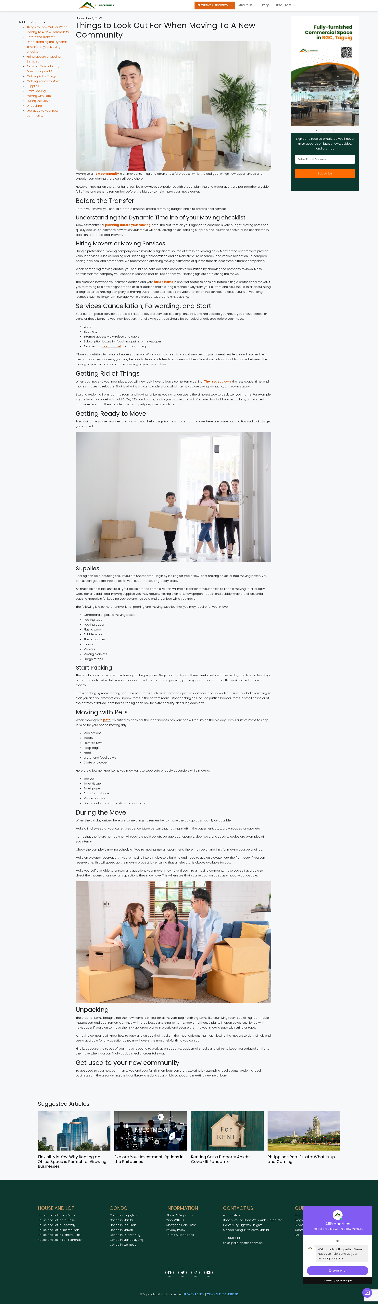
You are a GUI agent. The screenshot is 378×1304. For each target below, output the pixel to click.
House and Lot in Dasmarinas (58, 1230)
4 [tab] (334, 130)
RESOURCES (283, 5)
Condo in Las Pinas (123, 1225)
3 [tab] (328, 130)
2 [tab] (322, 130)
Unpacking (34, 106)
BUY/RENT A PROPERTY (212, 5)
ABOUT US (245, 5)
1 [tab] (316, 130)
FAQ (297, 1235)
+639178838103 (233, 1238)
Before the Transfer (41, 37)
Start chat (339, 1271)
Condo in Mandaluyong (126, 1240)
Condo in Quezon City (125, 1235)
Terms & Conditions (180, 1235)
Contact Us (303, 1230)
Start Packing (36, 91)
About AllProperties (179, 1215)
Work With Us (175, 1220)
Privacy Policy (175, 1230)
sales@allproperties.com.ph (243, 1243)
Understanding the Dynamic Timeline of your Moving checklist (47, 47)
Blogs (299, 1220)
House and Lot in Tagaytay (56, 1225)
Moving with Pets (39, 96)
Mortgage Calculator (181, 1225)
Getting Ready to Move (43, 81)
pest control (111, 346)
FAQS (266, 5)
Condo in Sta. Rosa (123, 1245)
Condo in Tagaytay (123, 1215)
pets (106, 720)
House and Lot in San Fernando (60, 1240)
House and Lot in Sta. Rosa (56, 1220)
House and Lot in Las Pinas (56, 1215)
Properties (302, 1215)
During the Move (38, 101)
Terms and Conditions (222, 1294)
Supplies (33, 86)
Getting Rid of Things (42, 76)
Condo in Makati (121, 1230)
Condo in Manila (121, 1220)
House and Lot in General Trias (59, 1235)
